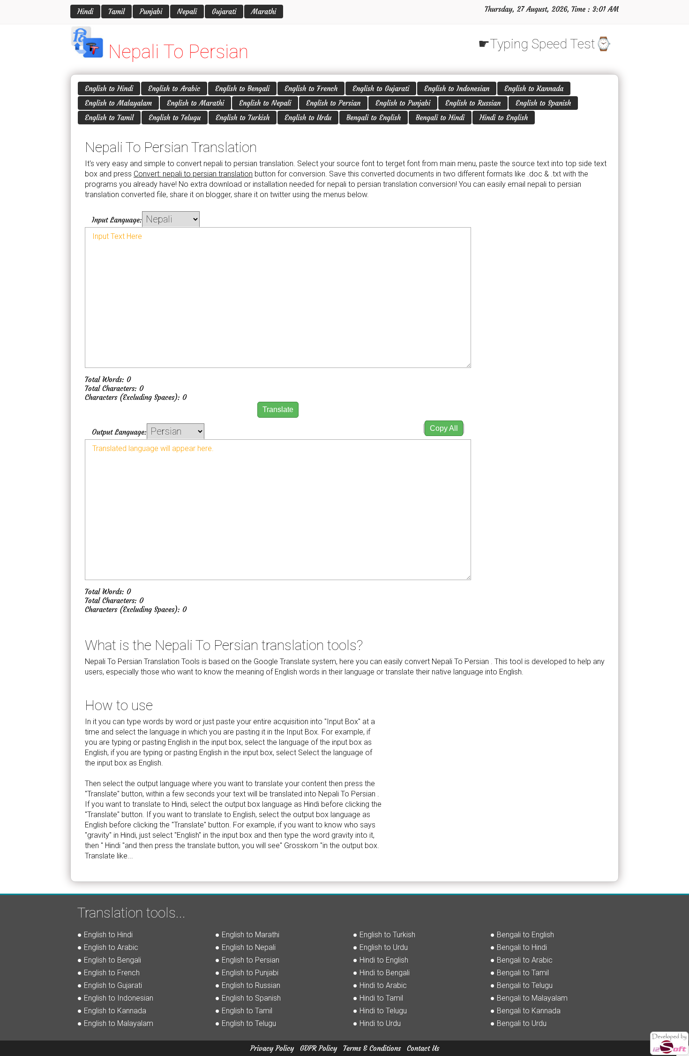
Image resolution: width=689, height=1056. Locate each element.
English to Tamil (109, 117)
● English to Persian (247, 960)
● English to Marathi (247, 934)
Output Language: (119, 432)
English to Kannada (533, 88)
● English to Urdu (380, 947)
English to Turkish (243, 117)
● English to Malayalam (115, 1023)
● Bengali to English (522, 934)
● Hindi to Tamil (378, 998)
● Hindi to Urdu (377, 1023)
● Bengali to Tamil (519, 972)
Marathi (263, 11)
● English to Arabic (107, 947)
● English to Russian (247, 985)
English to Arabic (174, 88)
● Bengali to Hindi (518, 947)
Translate (277, 409)
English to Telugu (175, 117)
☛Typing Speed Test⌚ (545, 44)
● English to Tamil (243, 1010)
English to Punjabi (402, 103)
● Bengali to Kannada (525, 1010)
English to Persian (333, 103)
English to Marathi (195, 103)
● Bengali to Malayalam (529, 998)
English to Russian (473, 103)
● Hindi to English (380, 960)
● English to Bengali (109, 960)
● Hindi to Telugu (380, 1010)
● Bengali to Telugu (521, 985)
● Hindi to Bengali (381, 972)
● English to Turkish (384, 934)
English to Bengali (242, 88)
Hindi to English (503, 117)
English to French (311, 88)
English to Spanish (543, 103)
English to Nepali (265, 103)
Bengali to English (373, 117)
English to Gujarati (380, 88)
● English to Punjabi (246, 972)
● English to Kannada (111, 1010)
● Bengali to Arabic (521, 960)
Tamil (116, 11)
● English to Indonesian (115, 998)
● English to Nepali (245, 947)
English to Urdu (308, 117)
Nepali (187, 11)
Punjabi (151, 11)
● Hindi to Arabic (380, 985)
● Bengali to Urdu (518, 1023)
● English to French (108, 972)
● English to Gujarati (109, 985)
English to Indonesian (456, 88)
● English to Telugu (245, 1023)
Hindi (85, 11)
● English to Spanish (248, 998)
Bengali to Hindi (440, 117)
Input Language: (117, 219)
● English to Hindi (105, 934)
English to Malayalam (118, 103)
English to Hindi (109, 88)
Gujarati (224, 11)
